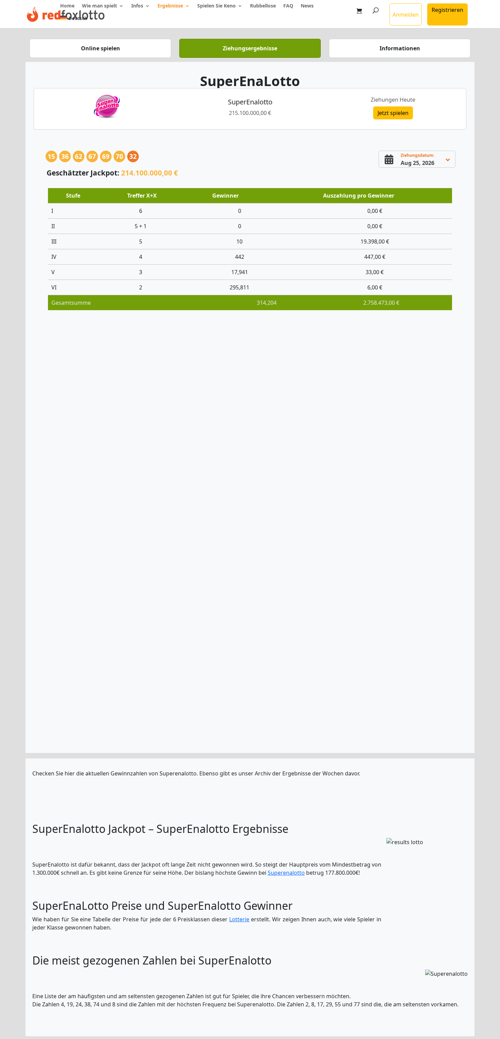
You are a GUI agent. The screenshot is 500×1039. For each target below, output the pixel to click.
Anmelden (406, 14)
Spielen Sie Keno (216, 6)
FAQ (288, 6)
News (307, 6)
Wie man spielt (99, 6)
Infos (137, 6)
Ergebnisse (170, 6)
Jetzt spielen (393, 113)
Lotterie (239, 919)
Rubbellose (263, 6)
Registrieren (447, 10)
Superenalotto (286, 872)
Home (67, 6)
